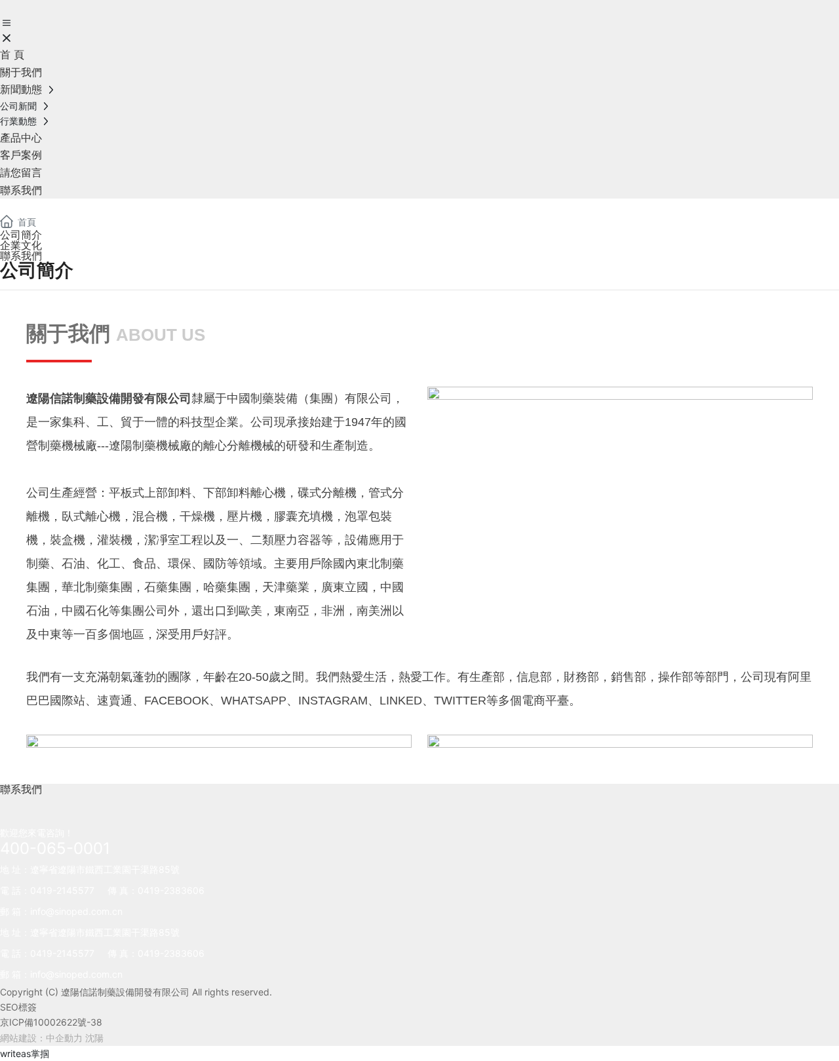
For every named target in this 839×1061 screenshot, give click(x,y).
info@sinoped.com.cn (76, 911)
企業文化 (21, 245)
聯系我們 (21, 255)
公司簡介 (21, 234)
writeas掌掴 (24, 1053)
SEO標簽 (18, 1007)
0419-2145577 (62, 890)
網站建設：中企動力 (41, 1037)
